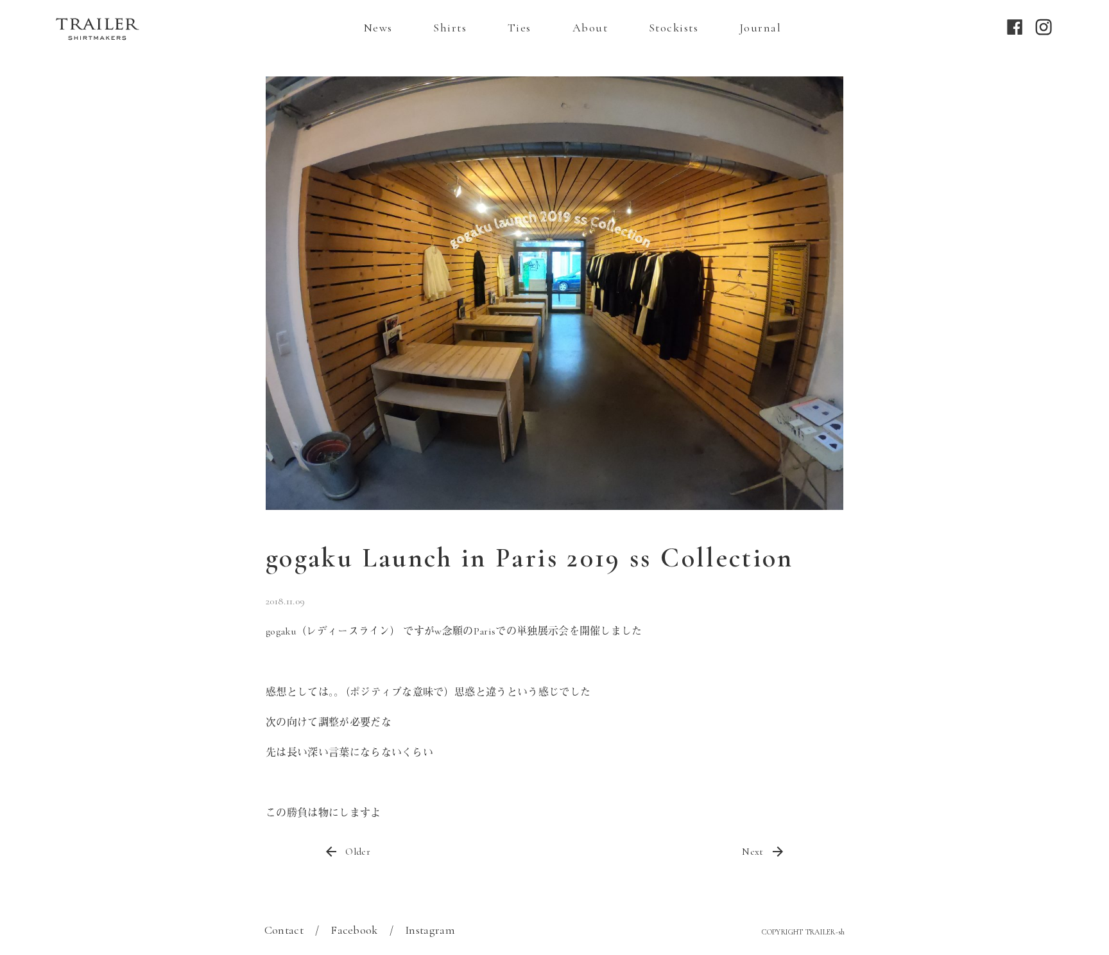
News (378, 28)
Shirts (450, 28)
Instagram (430, 930)
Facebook (354, 930)
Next (752, 851)
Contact (284, 930)
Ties (519, 28)
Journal (760, 28)
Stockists (673, 28)
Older (357, 851)
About (590, 28)
